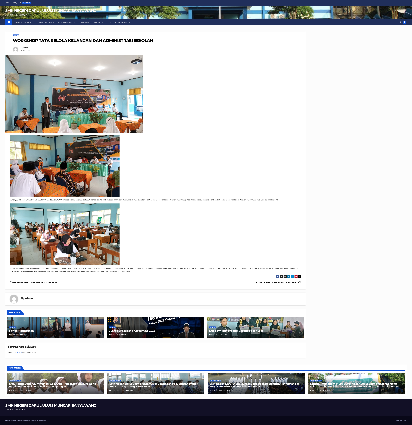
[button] (400, 22)
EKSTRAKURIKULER (66, 22)
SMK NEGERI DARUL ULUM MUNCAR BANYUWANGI (51, 10)
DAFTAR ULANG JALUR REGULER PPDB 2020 (276, 282)
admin (25, 48)
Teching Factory (44, 22)
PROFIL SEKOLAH (22, 22)
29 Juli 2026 (317, 390)
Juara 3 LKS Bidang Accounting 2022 (132, 330)
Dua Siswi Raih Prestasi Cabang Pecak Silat (236, 330)
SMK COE (98, 22)
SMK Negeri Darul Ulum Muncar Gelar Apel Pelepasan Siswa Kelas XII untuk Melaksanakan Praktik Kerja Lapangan (52, 385)
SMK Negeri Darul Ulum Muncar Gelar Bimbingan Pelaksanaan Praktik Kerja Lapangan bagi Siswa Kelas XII (153, 385)
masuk (19, 352)
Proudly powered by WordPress (15, 420)
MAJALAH (16, 35)
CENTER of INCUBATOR (118, 22)
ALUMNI (84, 22)
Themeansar (42, 420)
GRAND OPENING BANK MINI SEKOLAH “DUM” (35, 282)
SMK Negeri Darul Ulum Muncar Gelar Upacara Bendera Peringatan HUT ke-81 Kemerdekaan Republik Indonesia (255, 385)
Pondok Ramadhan (21, 330)
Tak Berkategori (15, 380)
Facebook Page (401, 420)
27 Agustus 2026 (17, 390)
